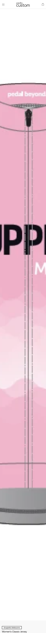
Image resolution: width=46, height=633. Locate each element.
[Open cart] (43, 4)
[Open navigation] (3, 4)
